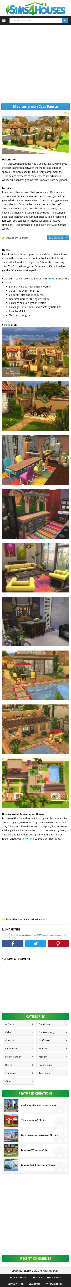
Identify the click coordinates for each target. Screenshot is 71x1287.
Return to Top (56, 1283)
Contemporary (47, 1032)
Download (57, 237)
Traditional (11, 1072)
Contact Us (55, 1277)
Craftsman (44, 1040)
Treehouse (44, 1072)
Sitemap (36, 1283)
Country (9, 1040)
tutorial (30, 838)
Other (8, 1081)
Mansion (43, 1048)
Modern (43, 1056)
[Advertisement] (35, 63)
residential (39, 919)
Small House (45, 1064)
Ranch (8, 1064)
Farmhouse (11, 1048)
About (39, 1277)
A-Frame (9, 1024)
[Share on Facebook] (12, 943)
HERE (51, 278)
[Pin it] (58, 943)
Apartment (44, 1024)
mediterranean (22, 919)
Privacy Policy (17, 1283)
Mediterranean (13, 1056)
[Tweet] (35, 943)
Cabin (8, 1032)
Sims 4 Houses (20, 1277)
